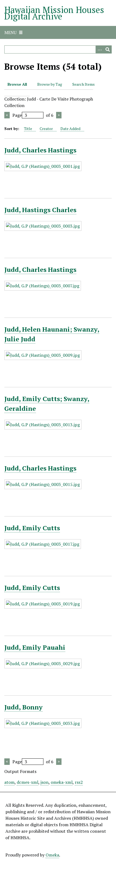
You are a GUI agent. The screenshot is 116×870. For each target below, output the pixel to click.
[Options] (99, 49)
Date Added (70, 128)
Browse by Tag (49, 84)
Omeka (52, 855)
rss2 (79, 782)
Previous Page (7, 115)
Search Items (83, 84)
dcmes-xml (27, 782)
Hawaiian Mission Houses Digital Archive (54, 13)
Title (28, 128)
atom (9, 782)
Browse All (17, 84)
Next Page (59, 115)
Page (17, 115)
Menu (10, 32)
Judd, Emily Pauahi (34, 647)
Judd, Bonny (23, 707)
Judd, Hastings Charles (40, 209)
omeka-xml (62, 782)
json (44, 782)
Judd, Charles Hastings (40, 150)
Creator (46, 128)
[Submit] (108, 49)
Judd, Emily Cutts (32, 528)
